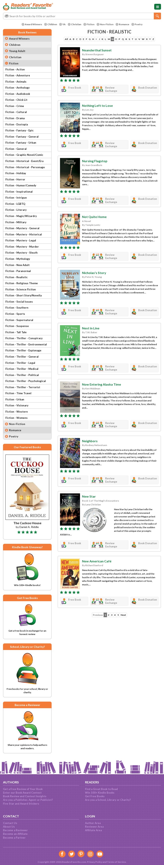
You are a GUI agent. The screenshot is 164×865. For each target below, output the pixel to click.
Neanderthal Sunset (97, 50)
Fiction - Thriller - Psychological (25, 381)
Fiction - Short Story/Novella (23, 295)
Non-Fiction (106, 24)
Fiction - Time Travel (18, 393)
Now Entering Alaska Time (101, 384)
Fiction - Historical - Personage (25, 167)
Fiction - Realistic (16, 277)
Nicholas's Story (94, 273)
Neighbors (90, 441)
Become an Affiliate (15, 833)
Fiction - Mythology (17, 258)
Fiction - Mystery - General (22, 228)
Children (52, 24)
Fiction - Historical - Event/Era (24, 161)
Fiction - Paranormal (18, 271)
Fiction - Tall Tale (16, 332)
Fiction (90, 24)
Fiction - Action (15, 69)
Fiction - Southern (16, 307)
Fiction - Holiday (15, 173)
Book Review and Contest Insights (24, 796)
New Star (89, 496)
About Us (9, 826)
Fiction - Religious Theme (21, 283)
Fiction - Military (15, 222)
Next (123, 614)
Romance (124, 24)
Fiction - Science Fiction (20, 289)
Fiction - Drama (15, 118)
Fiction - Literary (16, 209)
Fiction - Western (16, 411)
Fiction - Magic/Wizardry (21, 216)
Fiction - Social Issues (19, 301)
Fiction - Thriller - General (22, 356)
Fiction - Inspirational (19, 191)
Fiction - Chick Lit (16, 99)
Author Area (93, 823)
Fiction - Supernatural (19, 320)
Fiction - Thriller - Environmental (26, 344)
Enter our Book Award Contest (22, 792)
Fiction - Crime (14, 106)
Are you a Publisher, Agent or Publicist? (28, 799)
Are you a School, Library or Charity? (108, 799)
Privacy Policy (94, 861)
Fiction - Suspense (17, 326)
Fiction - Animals (15, 81)
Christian (76, 24)
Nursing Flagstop (94, 161)
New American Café (96, 561)
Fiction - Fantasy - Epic (19, 130)
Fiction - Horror (15, 179)
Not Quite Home (94, 217)
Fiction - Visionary (16, 405)
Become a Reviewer (15, 830)
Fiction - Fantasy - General (22, 136)
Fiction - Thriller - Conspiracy (24, 338)
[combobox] (82, 16)
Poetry (138, 24)
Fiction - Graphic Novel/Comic (24, 154)
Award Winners (33, 24)
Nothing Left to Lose (97, 105)
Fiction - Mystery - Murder (22, 246)
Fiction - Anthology (17, 87)
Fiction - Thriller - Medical (21, 368)
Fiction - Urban (14, 399)
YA (64, 24)
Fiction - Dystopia (16, 124)
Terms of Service (116, 861)
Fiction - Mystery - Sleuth (21, 252)
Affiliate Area (93, 830)
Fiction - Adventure (17, 75)
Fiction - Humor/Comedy (20, 185)
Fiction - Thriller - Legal (20, 362)
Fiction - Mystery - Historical (23, 234)
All (66, 39)
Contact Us (10, 823)
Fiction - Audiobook (17, 93)
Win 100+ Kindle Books (99, 792)
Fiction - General (16, 148)
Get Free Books (95, 796)
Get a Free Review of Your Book (23, 789)
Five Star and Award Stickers (21, 803)
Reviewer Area (94, 826)
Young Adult (17, 51)
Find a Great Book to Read (101, 789)
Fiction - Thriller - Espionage (23, 350)
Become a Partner (14, 837)
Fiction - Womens (16, 417)
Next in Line (90, 328)
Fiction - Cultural (16, 112)
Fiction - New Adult (17, 265)
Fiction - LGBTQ (15, 203)
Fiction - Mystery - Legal (20, 240)
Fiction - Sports (15, 313)
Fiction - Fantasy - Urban (20, 142)
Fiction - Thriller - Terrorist (22, 387)
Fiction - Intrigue (16, 197)
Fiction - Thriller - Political (22, 375)
